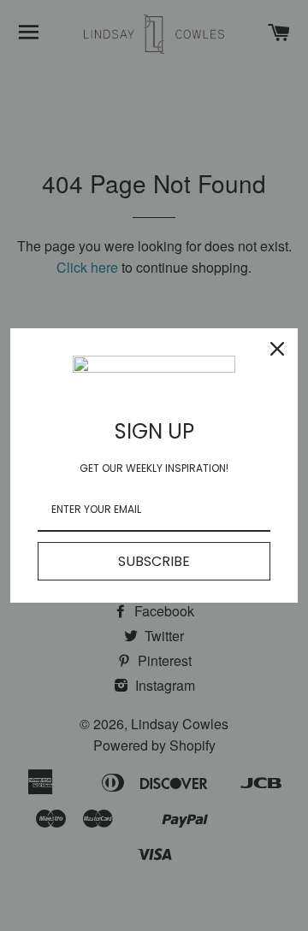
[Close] (277, 348)
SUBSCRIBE (154, 561)
